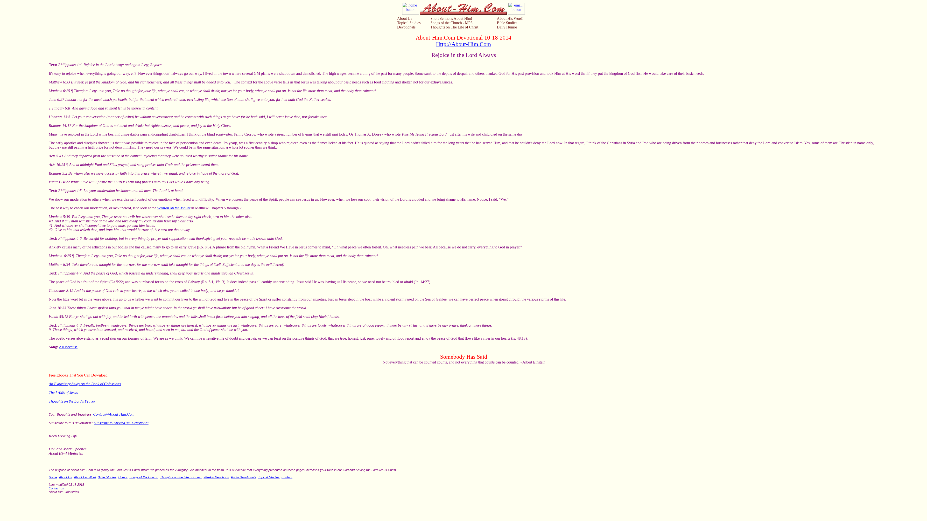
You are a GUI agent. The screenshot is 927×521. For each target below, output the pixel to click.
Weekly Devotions (216, 477)
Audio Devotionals (243, 477)
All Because (68, 347)
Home (53, 477)
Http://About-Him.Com (463, 44)
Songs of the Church (143, 477)
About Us (404, 18)
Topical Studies (409, 23)
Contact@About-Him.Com (113, 414)
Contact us (56, 488)
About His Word (85, 477)
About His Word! (510, 18)
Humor (122, 477)
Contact (286, 477)
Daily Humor (507, 27)
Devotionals (406, 27)
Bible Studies (507, 23)
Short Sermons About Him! (451, 18)
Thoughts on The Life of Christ (454, 27)
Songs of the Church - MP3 (451, 23)
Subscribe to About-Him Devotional (121, 423)
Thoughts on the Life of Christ (181, 477)
